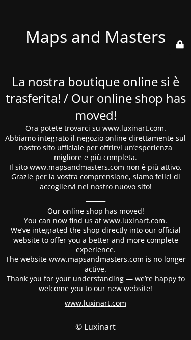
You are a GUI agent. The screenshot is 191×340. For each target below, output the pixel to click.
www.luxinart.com (95, 303)
